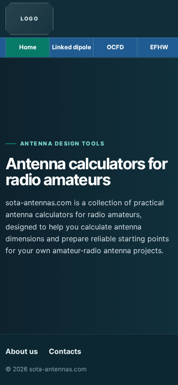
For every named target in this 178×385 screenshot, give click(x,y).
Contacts (65, 351)
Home (28, 47)
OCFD (115, 47)
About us (21, 351)
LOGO (30, 19)
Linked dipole (71, 47)
